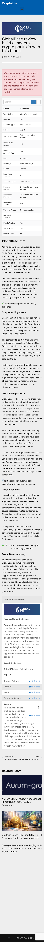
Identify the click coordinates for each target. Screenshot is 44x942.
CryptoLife (9, 3)
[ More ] (7, 675)
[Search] (33, 102)
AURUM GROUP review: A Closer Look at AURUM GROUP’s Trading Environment (21, 802)
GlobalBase (12, 278)
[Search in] (38, 102)
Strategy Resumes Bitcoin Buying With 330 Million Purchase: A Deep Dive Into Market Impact (22, 848)
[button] (22, 9)
